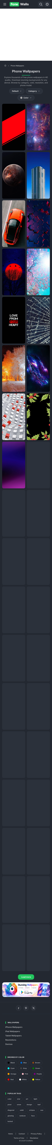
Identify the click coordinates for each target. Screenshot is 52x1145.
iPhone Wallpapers (13, 1027)
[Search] (40, 4)
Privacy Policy (36, 1134)
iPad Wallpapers (12, 1031)
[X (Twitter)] (33, 1008)
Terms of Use (19, 1138)
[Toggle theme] (47, 4)
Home (10, 1134)
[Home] (5, 65)
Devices (9, 1044)
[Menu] (4, 4)
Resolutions (10, 1040)
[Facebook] (18, 1008)
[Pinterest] (26, 1008)
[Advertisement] (26, 35)
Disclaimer (34, 1138)
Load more (26, 977)
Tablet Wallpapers (13, 1035)
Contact (22, 1134)
